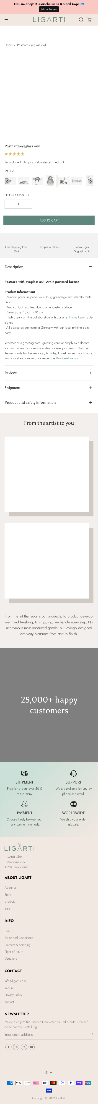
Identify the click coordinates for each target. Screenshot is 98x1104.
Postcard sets (66, 358)
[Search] (81, 20)
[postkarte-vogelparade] (77, 181)
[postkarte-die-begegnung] (11, 181)
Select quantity (17, 195)
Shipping (28, 162)
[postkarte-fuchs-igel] (63, 181)
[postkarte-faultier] (37, 181)
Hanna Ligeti (77, 317)
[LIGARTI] (49, 19)
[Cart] (89, 20)
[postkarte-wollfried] (50, 181)
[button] (7, 19)
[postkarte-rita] (24, 181)
